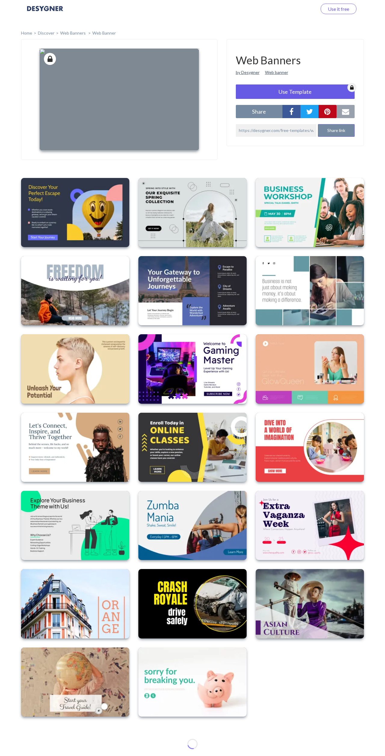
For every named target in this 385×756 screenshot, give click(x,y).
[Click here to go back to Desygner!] (45, 13)
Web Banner (104, 32)
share (259, 111)
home (26, 32)
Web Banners (73, 32)
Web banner (276, 72)
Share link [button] (336, 130)
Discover (46, 32)
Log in (303, 8)
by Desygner (248, 72)
